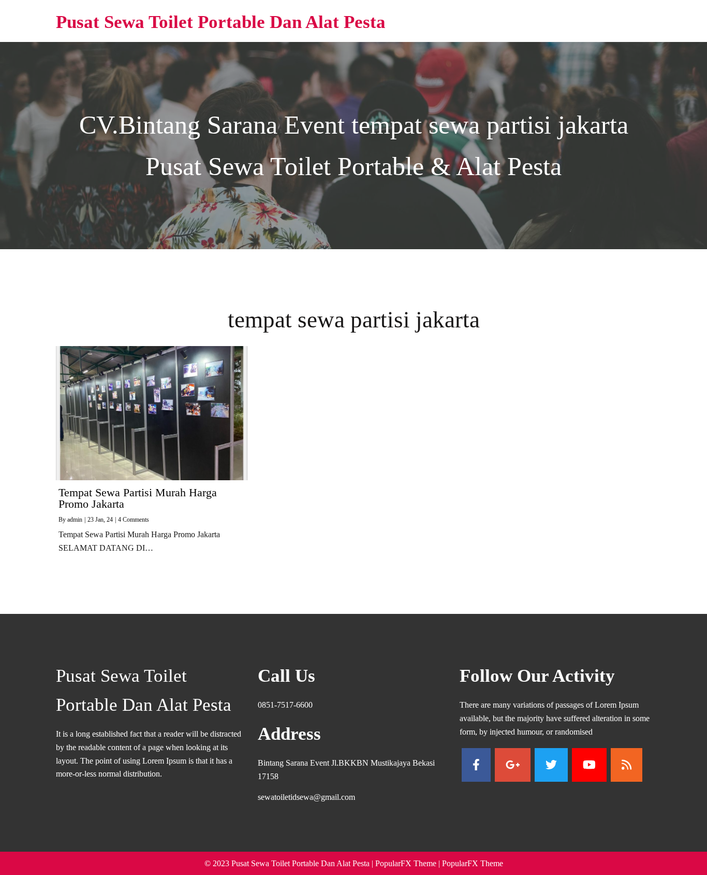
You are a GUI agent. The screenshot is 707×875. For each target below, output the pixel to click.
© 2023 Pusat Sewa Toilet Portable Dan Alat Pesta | (289, 863)
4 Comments (133, 519)
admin (74, 519)
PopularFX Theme (405, 863)
